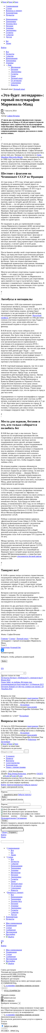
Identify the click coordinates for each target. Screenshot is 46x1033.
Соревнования (12, 6)
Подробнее (24, 705)
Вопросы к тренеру (14, 11)
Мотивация (15, 67)
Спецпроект (16, 83)
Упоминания (11, 925)
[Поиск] (25, 673)
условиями (10, 986)
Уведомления (11, 932)
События (9, 35)
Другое (9, 37)
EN (2, 668)
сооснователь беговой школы (29, 556)
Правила (9, 758)
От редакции (16, 80)
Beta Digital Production (17, 774)
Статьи (9, 8)
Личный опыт (17, 78)
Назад (5, 832)
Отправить (13, 832)
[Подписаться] (26, 751)
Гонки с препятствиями (16, 767)
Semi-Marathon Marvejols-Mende (21, 156)
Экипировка (11, 30)
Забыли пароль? (30, 785)
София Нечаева (13, 116)
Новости (14, 85)
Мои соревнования (14, 923)
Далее (4, 988)
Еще (9, 65)
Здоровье (9, 28)
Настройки (10, 934)
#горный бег (15, 647)
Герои (13, 76)
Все (7, 52)
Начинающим (11, 19)
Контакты (10, 761)
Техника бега (11, 24)
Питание (9, 26)
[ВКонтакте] (2, 650)
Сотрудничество (13, 763)
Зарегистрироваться (15, 785)
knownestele (32, 707)
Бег (7, 41)
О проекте (10, 756)
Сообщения (11, 930)
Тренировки (11, 21)
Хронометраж (12, 13)
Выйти (11, 937)
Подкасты (10, 15)
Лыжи (8, 43)
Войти (3, 47)
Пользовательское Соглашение (14, 818)
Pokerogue (32, 739)
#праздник (5, 647)
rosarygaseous (33, 698)
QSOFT (40, 774)
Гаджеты (9, 32)
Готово (4, 821)
